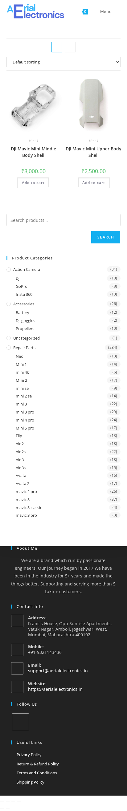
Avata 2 (22, 483)
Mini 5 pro (25, 428)
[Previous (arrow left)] (2, 808)
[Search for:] (117, 11)
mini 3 (21, 404)
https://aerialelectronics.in (55, 689)
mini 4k (22, 372)
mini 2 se (24, 396)
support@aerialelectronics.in (58, 671)
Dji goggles (25, 320)
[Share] (13, 801)
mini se (22, 388)
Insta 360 (24, 294)
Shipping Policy (30, 782)
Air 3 (20, 460)
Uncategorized (26, 338)
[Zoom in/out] (2, 801)
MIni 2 (21, 380)
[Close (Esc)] (19, 801)
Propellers (25, 328)
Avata (21, 475)
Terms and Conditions (37, 773)
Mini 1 (33, 141)
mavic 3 (23, 499)
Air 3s (21, 468)
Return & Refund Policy (38, 764)
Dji (18, 278)
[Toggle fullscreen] (8, 801)
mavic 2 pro (26, 491)
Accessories (23, 304)
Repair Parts (24, 347)
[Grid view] (56, 47)
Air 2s (21, 451)
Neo (19, 356)
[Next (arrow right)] (8, 808)
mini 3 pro (25, 412)
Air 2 (20, 443)
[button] (41, 84)
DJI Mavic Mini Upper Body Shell (93, 152)
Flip (19, 435)
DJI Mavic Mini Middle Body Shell (33, 152)
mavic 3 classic (29, 507)
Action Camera (26, 269)
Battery (22, 312)
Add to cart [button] (33, 182)
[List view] (70, 47)
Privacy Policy (29, 754)
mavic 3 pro (26, 515)
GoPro (21, 286)
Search (105, 237)
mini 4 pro (25, 420)
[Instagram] (20, 721)
